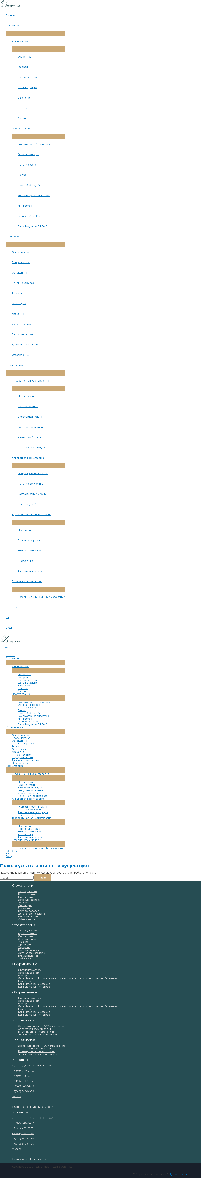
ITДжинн (174, 1174)
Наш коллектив (27, 77)
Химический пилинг (31, 550)
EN (7, 617)
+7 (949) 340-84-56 (23, 1070)
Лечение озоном (28, 164)
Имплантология (21, 324)
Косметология (15, 365)
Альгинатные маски (30, 571)
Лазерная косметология (27, 581)
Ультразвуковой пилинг (33, 473)
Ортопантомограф (29, 154)
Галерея (23, 67)
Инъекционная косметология (30, 380)
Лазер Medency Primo (31, 185)
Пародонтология (22, 334)
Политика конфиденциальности (32, 1106)
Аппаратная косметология (28, 457)
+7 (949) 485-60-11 (22, 1076)
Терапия (17, 293)
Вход (9, 627)
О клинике (13, 25)
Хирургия (18, 313)
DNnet (185, 1174)
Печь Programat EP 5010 (32, 226)
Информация (20, 41)
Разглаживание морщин (33, 494)
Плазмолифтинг (28, 406)
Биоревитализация (30, 416)
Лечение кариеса (23, 283)
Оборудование (21, 128)
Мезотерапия (26, 396)
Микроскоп (25, 205)
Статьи (22, 118)
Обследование (21, 252)
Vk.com (16, 1096)
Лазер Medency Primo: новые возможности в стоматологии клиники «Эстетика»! (67, 978)
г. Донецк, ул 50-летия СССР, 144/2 (33, 1065)
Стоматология (14, 236)
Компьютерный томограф (34, 144)
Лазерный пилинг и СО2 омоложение (41, 597)
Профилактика (21, 262)
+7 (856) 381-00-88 (23, 1081)
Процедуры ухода (29, 540)
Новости (23, 108)
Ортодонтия (19, 272)
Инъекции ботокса (29, 437)
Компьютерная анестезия (34, 195)
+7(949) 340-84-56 (23, 1086)
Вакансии (24, 97)
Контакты (11, 607)
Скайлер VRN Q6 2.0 (30, 216)
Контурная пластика (30, 427)
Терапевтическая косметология (31, 514)
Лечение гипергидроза (32, 447)
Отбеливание (20, 354)
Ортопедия (19, 303)
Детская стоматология (25, 344)
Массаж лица (26, 530)
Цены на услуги (27, 87)
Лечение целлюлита (30, 483)
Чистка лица (25, 561)
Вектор (22, 175)
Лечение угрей (27, 504)
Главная (10, 15)
